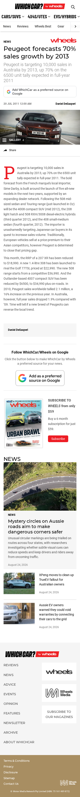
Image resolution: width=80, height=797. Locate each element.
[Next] (75, 26)
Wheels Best (43, 26)
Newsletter (14, 723)
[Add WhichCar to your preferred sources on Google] (40, 378)
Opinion (11, 704)
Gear (61, 26)
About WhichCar (19, 742)
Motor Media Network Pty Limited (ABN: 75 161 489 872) (41, 791)
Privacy (9, 766)
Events (10, 694)
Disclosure (11, 772)
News (7, 26)
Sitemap (9, 778)
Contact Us (11, 783)
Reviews (22, 26)
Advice (10, 685)
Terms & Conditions (17, 760)
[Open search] (73, 7)
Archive (11, 732)
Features (12, 713)
